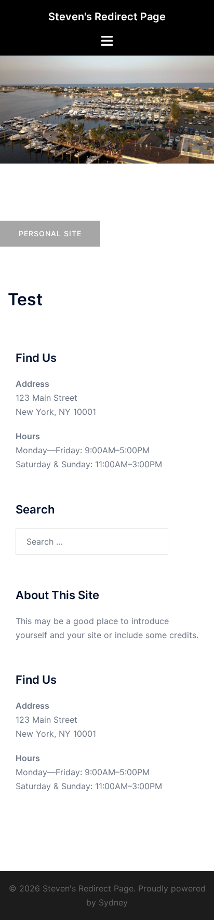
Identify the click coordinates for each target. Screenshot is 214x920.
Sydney (113, 902)
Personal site (50, 233)
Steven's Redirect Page (107, 16)
